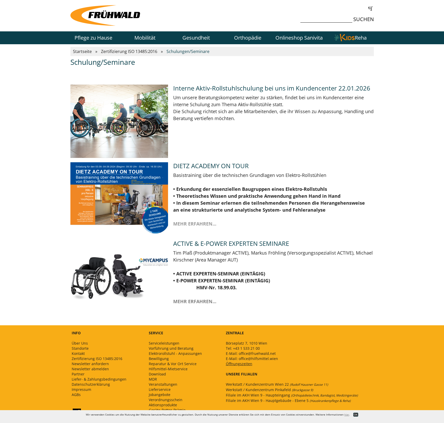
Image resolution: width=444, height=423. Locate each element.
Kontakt (78, 353)
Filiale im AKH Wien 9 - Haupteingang (292, 395)
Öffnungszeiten (239, 363)
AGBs (76, 394)
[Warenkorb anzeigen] (338, 8)
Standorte (80, 348)
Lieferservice (160, 389)
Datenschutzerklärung (91, 384)
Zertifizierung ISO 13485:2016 (129, 51)
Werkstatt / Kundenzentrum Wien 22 (277, 384)
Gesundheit (196, 37)
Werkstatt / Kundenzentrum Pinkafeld (269, 389)
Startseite (82, 51)
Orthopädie (247, 37)
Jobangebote (159, 394)
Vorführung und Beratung (171, 348)
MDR (153, 379)
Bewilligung (159, 358)
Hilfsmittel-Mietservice (168, 368)
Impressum (81, 389)
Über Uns (80, 343)
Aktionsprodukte (163, 404)
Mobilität (144, 37)
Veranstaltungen (163, 384)
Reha (361, 37)
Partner (78, 374)
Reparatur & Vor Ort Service (173, 363)
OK (356, 414)
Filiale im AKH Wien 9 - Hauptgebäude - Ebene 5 (288, 400)
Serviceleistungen (164, 343)
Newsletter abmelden (90, 368)
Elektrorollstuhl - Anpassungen (175, 353)
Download (157, 374)
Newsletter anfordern (90, 363)
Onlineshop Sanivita (299, 37)
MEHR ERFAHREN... (194, 301)
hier (346, 414)
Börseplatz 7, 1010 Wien (246, 343)
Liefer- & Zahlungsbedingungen (99, 379)
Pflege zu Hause (93, 37)
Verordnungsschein (165, 399)
